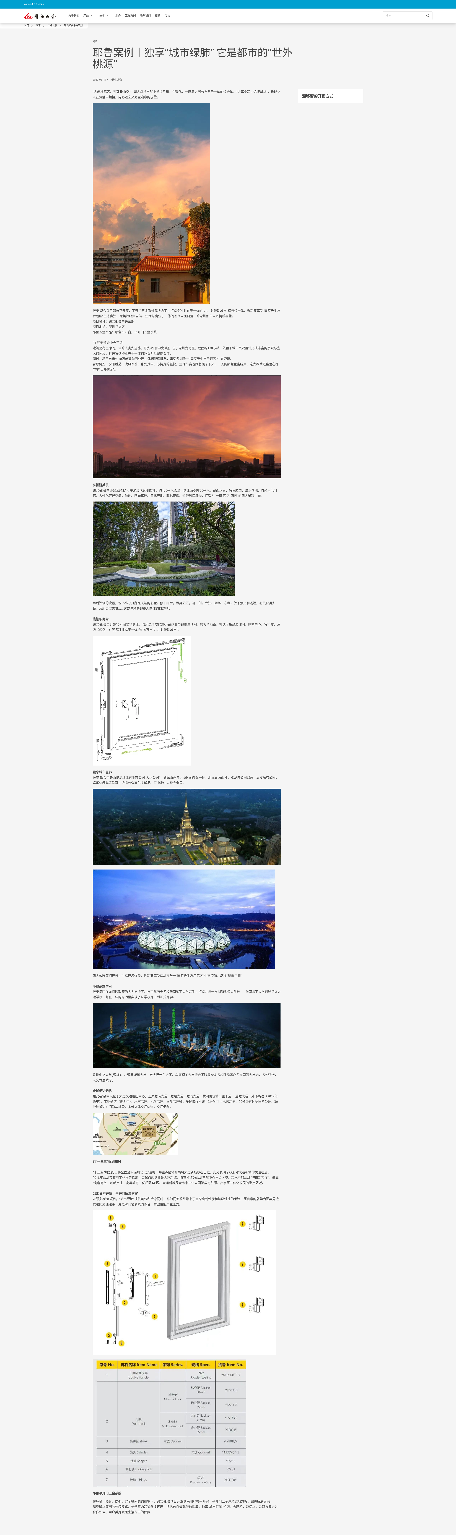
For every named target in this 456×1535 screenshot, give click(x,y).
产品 (86, 15)
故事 (102, 15)
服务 (118, 15)
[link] (29, 25)
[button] (92, 16)
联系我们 (145, 15)
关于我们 (73, 15)
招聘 (157, 15)
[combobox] (407, 15)
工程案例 (130, 15)
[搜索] (428, 16)
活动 (167, 15)
